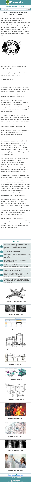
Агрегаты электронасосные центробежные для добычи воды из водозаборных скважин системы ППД (16, 280)
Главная (8, 6)
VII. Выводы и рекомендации (12, 251)
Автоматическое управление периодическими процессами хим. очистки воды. (17, 269)
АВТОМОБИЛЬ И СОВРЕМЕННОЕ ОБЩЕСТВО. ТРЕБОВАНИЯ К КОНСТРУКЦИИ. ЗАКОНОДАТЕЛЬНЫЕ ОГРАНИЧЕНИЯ (16, 275)
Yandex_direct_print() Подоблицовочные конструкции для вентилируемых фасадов (16, 265)
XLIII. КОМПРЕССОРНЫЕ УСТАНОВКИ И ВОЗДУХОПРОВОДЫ (15, 261)
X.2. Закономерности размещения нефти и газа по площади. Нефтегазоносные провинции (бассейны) (17, 256)
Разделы (14, 6)
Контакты (21, 6)
